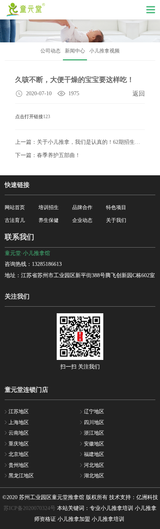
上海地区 (19, 422)
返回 (138, 93)
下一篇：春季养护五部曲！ (47, 155)
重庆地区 (19, 444)
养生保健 (48, 220)
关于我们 (116, 220)
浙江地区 (94, 433)
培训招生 (48, 207)
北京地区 (19, 454)
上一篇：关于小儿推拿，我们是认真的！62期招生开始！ (83, 142)
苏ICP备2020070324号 (29, 508)
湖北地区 (94, 475)
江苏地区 (19, 411)
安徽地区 (94, 444)
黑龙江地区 (21, 475)
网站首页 (15, 207)
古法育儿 (15, 220)
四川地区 (94, 422)
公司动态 (50, 51)
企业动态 (82, 220)
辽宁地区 (94, 411)
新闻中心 (75, 51)
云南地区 (19, 433)
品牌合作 (82, 207)
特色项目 (116, 207)
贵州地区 (19, 465)
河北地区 (94, 465)
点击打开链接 (29, 116)
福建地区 (94, 454)
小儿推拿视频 (104, 51)
